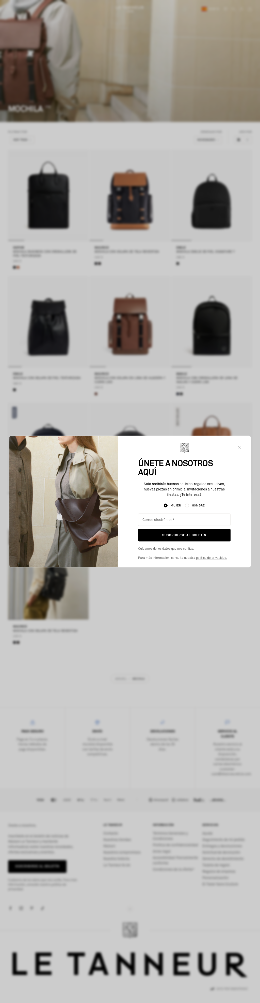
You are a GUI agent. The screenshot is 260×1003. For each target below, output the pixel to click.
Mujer (176, 505)
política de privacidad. (211, 558)
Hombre (198, 505)
